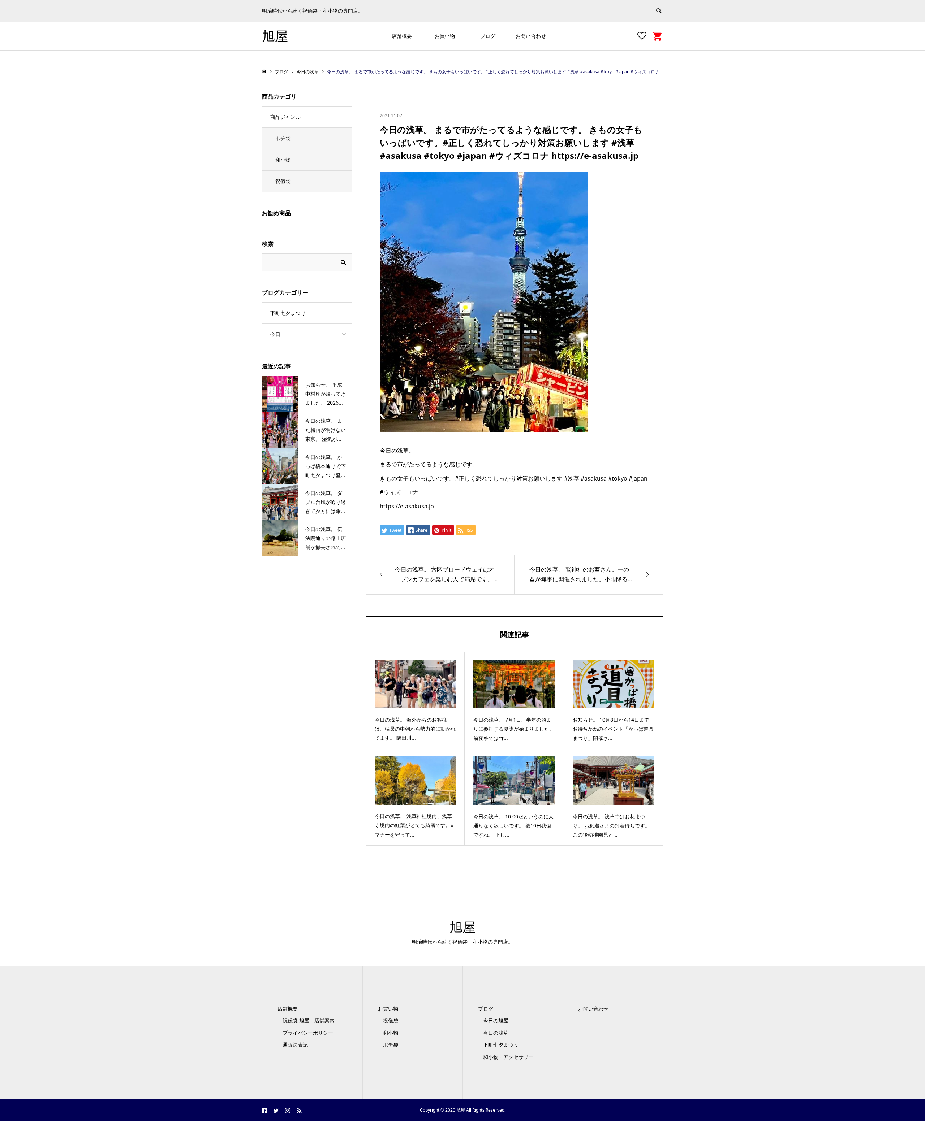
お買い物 (445, 35)
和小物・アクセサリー (508, 1056)
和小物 (283, 159)
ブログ (487, 35)
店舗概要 (402, 35)
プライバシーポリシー (308, 1032)
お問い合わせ (531, 35)
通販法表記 (295, 1044)
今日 (275, 334)
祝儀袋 (283, 181)
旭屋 (275, 36)
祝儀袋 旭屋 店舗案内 (311, 1020)
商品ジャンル (285, 116)
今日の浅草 (495, 1032)
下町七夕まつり (288, 312)
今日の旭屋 (495, 1020)
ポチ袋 (283, 138)
